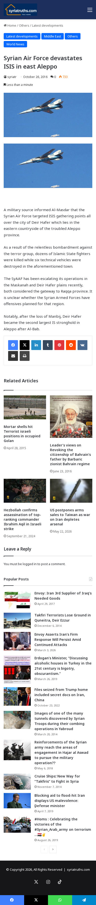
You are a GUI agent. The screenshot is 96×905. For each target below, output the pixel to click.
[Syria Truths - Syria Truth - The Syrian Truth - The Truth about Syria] (20, 9)
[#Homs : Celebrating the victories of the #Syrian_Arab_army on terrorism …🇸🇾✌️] (17, 825)
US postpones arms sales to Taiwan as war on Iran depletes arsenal (70, 517)
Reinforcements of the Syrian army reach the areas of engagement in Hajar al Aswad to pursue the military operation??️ (61, 752)
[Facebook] (13, 345)
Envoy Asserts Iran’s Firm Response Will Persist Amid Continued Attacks (57, 639)
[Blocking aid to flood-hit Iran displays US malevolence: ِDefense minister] (17, 800)
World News (15, 44)
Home (11, 25)
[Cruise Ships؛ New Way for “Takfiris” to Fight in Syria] (17, 782)
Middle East (52, 36)
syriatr (11, 77)
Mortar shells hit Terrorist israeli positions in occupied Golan (22, 433)
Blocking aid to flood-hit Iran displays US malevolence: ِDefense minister (59, 800)
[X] (25, 345)
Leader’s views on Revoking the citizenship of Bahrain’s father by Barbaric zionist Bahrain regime (70, 454)
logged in (30, 564)
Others (24, 25)
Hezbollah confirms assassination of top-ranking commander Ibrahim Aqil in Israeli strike (22, 519)
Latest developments (47, 25)
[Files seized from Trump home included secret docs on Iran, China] (17, 696)
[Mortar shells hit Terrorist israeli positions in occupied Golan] (25, 407)
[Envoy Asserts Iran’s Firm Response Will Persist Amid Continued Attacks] (17, 641)
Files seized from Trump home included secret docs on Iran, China (61, 694)
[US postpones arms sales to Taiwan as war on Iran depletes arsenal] (71, 491)
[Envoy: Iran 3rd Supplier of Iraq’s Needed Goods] (17, 600)
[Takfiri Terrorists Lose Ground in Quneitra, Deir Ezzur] (17, 620)
